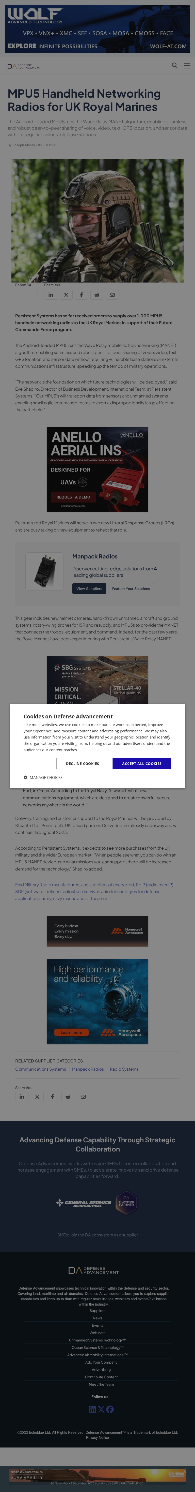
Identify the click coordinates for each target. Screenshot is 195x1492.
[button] (43, 777)
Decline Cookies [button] (82, 763)
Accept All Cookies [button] (141, 763)
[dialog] (97, 746)
